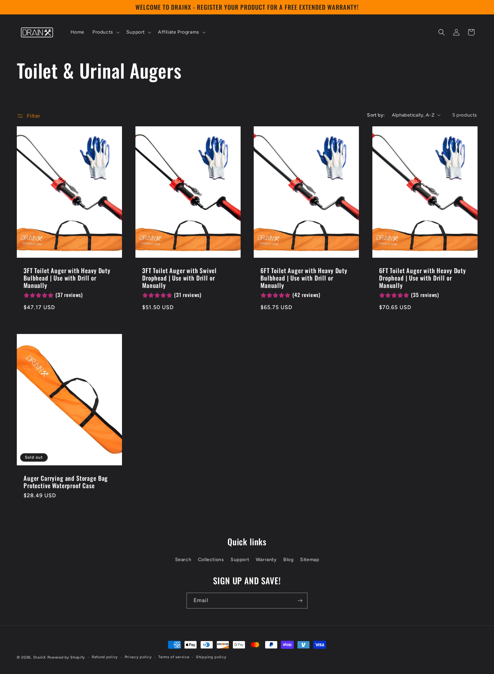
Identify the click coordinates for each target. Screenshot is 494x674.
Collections (211, 559)
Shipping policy (211, 657)
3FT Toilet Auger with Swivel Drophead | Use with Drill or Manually (179, 277)
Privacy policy (138, 657)
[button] (105, 32)
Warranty (266, 559)
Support (240, 559)
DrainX (39, 657)
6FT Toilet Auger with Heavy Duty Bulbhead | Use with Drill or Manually (303, 277)
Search (183, 559)
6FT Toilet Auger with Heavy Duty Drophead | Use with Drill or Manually (422, 277)
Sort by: (376, 115)
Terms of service (173, 657)
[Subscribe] (299, 600)
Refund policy (105, 657)
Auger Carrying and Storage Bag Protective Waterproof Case (66, 481)
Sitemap (309, 559)
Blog (288, 559)
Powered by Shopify (66, 657)
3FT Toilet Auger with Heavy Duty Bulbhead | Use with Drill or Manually (67, 277)
